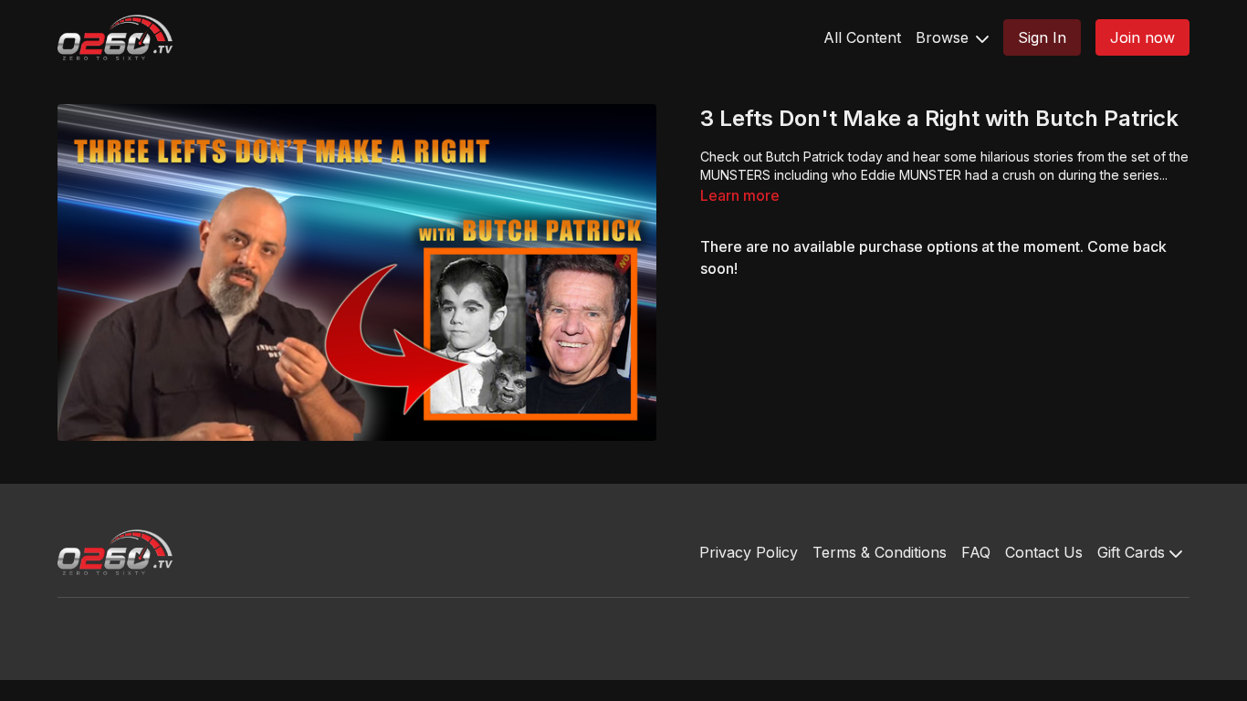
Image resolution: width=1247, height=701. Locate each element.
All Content (862, 37)
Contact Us (1044, 552)
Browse (944, 37)
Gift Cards (1133, 552)
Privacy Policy (748, 552)
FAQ (975, 552)
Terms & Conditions (879, 552)
